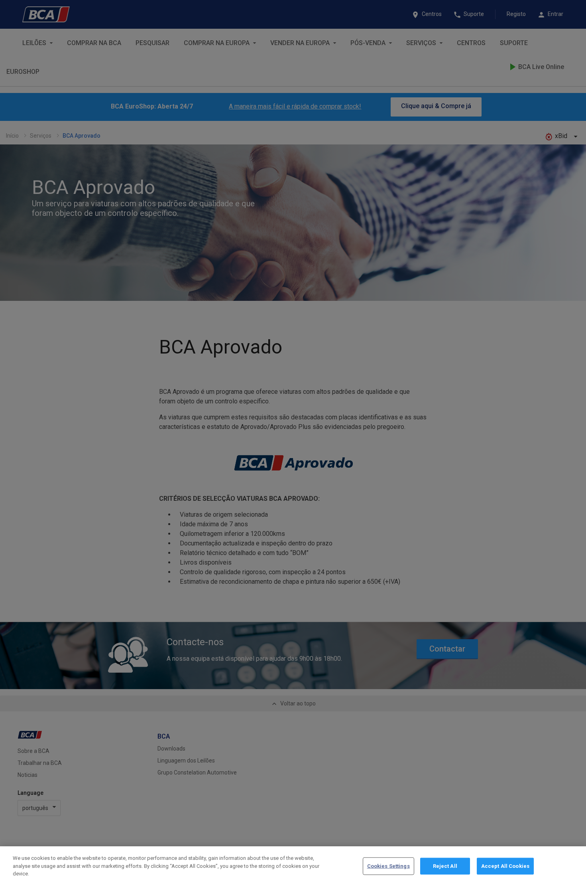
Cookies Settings (388, 866)
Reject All (445, 866)
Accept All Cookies (505, 866)
